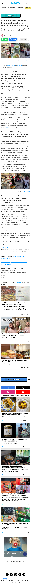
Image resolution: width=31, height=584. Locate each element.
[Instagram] (15, 574)
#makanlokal (16, 256)
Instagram (9, 65)
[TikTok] (19, 574)
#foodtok (22, 256)
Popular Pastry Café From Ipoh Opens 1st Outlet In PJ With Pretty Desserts (14, 360)
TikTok (13, 65)
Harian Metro (27, 191)
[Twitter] (11, 574)
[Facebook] (7, 574)
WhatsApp (19, 65)
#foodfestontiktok (6, 258)
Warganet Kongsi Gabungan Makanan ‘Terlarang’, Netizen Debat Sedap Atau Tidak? (15, 413)
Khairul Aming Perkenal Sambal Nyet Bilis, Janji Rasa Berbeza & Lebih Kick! (14, 440)
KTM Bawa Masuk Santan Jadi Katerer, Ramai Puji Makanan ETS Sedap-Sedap (15, 524)
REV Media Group (16, 578)
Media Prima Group (25, 578)
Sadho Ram (7, 35)
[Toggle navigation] (2, 3)
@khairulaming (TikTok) (25, 60)
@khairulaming (5, 247)
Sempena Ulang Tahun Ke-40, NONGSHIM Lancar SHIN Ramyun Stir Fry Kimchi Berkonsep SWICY (15, 494)
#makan (18, 282)
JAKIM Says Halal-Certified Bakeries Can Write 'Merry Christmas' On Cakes (14, 303)
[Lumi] (23, 574)
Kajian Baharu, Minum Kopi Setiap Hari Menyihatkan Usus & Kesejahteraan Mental (13, 466)
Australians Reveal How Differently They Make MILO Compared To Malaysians (14, 334)
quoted (7, 127)
